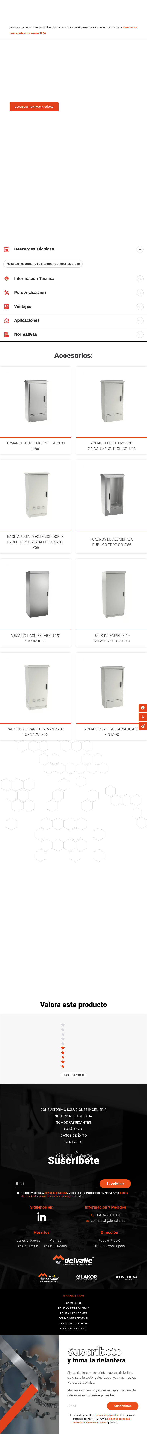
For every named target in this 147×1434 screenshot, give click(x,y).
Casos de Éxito (73, 1135)
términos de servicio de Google (55, 1196)
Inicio (13, 27)
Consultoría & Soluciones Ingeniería (73, 1110)
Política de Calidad (73, 1328)
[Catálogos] (143, 717)
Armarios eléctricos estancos (51, 27)
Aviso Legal (73, 1303)
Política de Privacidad (73, 1308)
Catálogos (73, 1129)
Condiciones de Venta (74, 1318)
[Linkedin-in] (41, 1217)
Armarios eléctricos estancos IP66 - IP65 (96, 27)
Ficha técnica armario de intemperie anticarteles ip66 (43, 264)
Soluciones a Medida (73, 1116)
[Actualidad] (143, 726)
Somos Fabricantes (73, 1122)
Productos (25, 27)
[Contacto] (143, 708)
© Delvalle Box (73, 1296)
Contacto (73, 1142)
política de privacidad (55, 1192)
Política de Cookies (73, 1313)
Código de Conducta (74, 1323)
